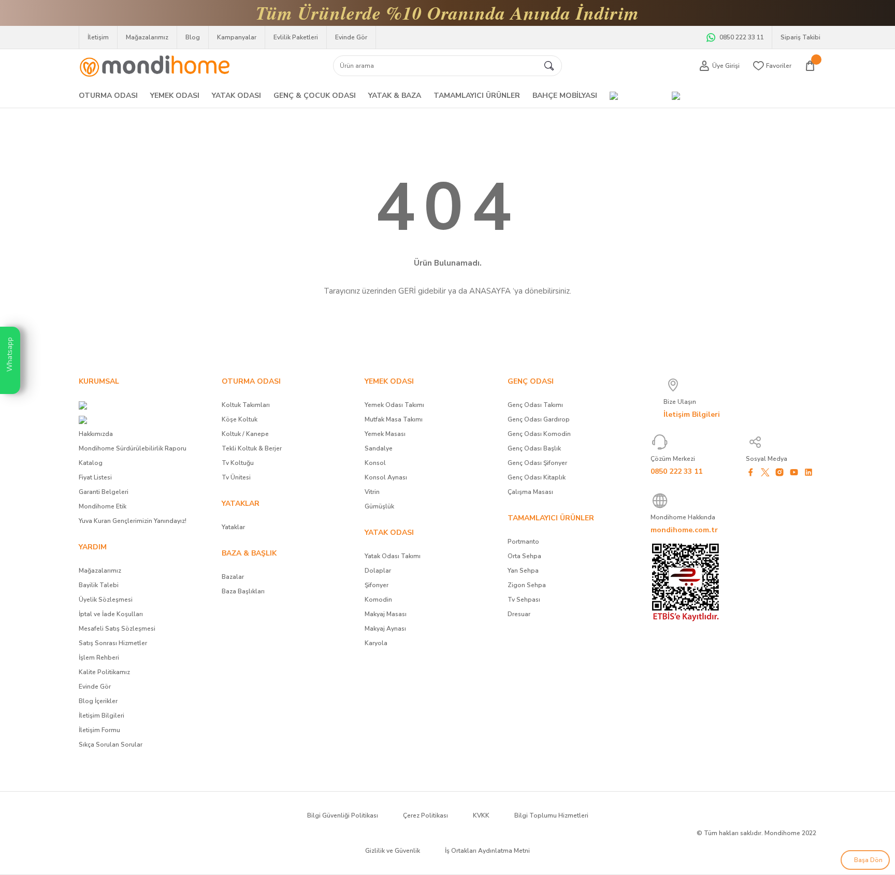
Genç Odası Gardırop (539, 419)
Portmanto (523, 541)
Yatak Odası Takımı (393, 556)
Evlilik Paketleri (295, 37)
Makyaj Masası (386, 614)
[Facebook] (750, 472)
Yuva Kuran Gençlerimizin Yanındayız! (132, 521)
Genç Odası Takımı (535, 405)
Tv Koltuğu (238, 463)
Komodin (378, 599)
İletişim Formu (99, 730)
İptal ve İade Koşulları (111, 614)
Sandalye (379, 448)
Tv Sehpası (524, 599)
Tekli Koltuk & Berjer (252, 448)
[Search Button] (549, 65)
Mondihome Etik (102, 506)
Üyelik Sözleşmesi (106, 599)
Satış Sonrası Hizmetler (113, 643)
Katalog (91, 463)
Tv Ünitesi (236, 477)
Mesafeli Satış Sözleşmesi (117, 628)
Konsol (375, 463)
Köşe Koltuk (239, 419)
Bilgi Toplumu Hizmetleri (551, 815)
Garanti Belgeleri (103, 492)
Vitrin (372, 492)
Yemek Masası (385, 434)
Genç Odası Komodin (539, 434)
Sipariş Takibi (800, 37)
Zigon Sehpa (527, 585)
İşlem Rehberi (99, 657)
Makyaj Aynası (385, 628)
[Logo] (154, 63)
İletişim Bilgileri (101, 715)
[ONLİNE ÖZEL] (676, 96)
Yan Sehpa (523, 570)
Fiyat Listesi (95, 477)
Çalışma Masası (530, 492)
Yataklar (233, 527)
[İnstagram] (779, 472)
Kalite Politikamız (104, 672)
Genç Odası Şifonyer (537, 463)
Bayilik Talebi (99, 585)
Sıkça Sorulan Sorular (110, 744)
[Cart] (810, 66)
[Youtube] (794, 472)
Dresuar (519, 614)
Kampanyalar (236, 37)
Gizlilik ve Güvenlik (392, 851)
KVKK (481, 815)
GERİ (407, 291)
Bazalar (233, 577)
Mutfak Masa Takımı (394, 419)
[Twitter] (765, 472)
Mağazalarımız (147, 37)
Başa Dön (868, 860)
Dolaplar (378, 570)
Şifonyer (376, 585)
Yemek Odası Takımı (394, 405)
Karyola (376, 643)
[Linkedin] (808, 472)
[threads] (750, 486)
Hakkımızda (96, 434)
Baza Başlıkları (243, 591)
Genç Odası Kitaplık (537, 477)
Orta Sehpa (524, 556)
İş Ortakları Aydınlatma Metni (487, 851)
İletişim (98, 37)
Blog (192, 37)
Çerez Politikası (425, 815)
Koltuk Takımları (246, 405)
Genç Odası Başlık (534, 448)
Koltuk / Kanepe (245, 434)
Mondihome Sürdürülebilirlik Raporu (132, 448)
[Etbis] (685, 582)
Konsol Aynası (386, 477)
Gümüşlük (379, 506)
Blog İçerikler (98, 701)
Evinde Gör (351, 37)
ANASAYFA (490, 291)
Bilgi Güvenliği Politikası (342, 815)
